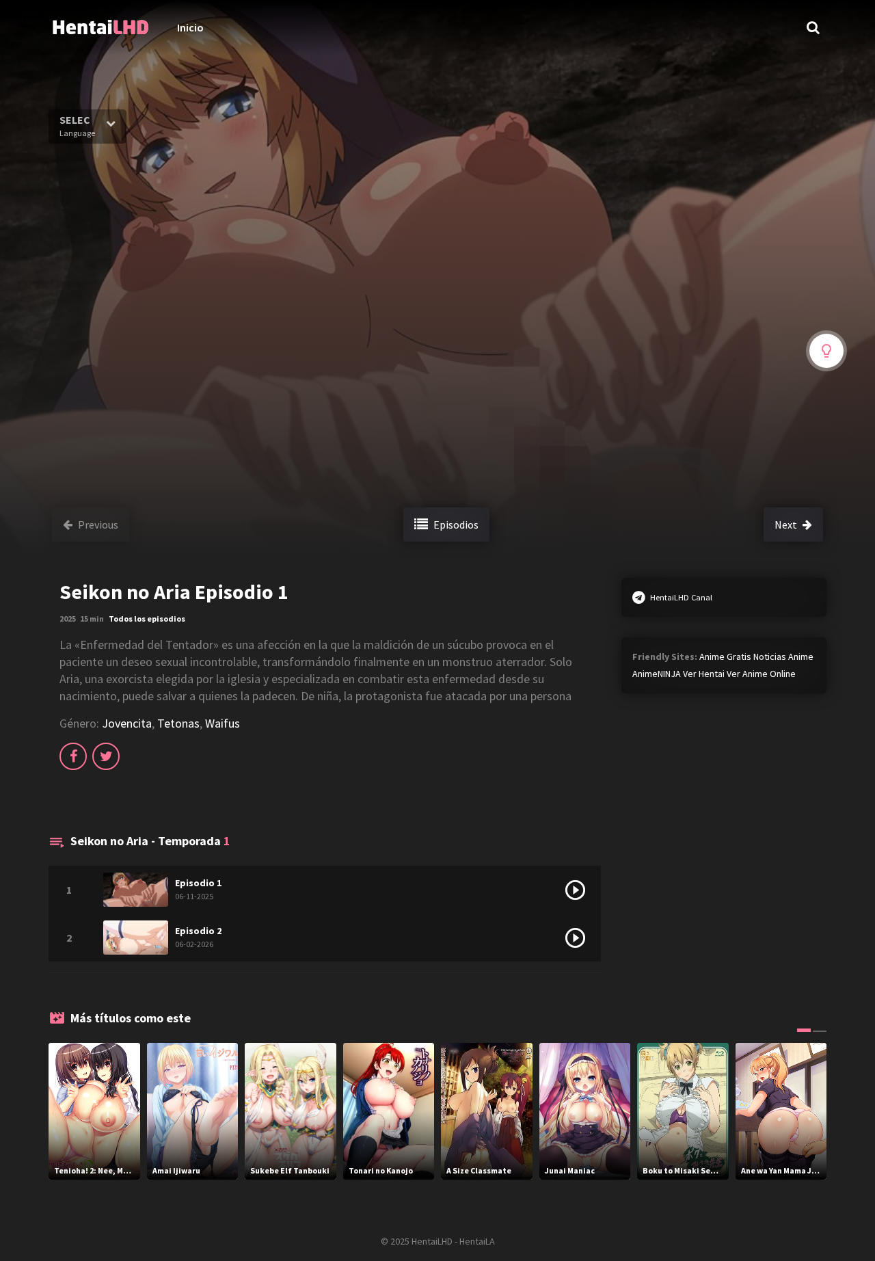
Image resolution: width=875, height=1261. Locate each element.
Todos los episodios (147, 618)
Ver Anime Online (761, 673)
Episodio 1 (198, 883)
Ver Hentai (704, 673)
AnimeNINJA (656, 673)
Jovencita (127, 723)
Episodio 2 (198, 931)
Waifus (222, 723)
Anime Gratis (725, 656)
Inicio (190, 27)
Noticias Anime (783, 656)
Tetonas (178, 723)
